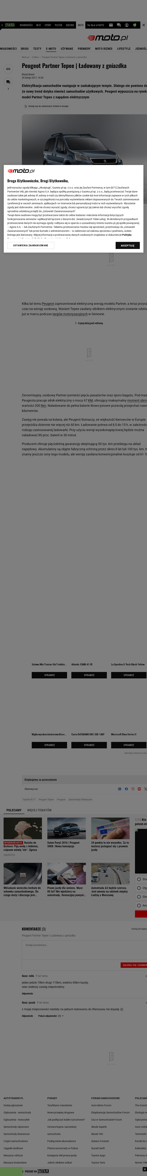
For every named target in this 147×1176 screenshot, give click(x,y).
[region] (73, 209)
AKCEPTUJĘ (127, 245)
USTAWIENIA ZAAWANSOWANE (30, 245)
